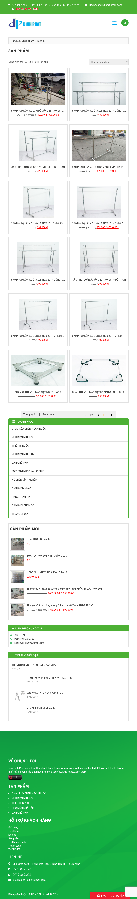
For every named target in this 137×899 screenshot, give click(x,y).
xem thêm (80, 771)
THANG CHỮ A (20, 513)
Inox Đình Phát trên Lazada (41, 708)
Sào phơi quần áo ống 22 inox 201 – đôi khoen (38, 279)
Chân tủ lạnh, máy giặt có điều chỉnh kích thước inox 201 (99, 392)
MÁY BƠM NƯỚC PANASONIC (28, 471)
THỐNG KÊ (14, 849)
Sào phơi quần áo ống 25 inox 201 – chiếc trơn (99, 223)
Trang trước (29, 414)
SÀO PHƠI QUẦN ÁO (23, 505)
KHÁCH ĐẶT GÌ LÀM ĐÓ (39, 539)
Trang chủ (15, 41)
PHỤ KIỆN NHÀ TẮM (23, 454)
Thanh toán (14, 845)
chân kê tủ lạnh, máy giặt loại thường (38, 392)
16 (97, 414)
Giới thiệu (13, 831)
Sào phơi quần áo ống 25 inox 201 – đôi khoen (99, 110)
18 (110, 414)
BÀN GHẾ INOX (20, 462)
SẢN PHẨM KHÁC (21, 488)
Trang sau (48, 414)
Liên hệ (12, 834)
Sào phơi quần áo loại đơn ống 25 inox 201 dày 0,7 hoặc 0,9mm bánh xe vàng (99, 167)
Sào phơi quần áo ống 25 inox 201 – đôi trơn (38, 167)
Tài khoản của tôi (17, 842)
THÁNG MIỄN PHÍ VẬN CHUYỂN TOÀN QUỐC (50, 678)
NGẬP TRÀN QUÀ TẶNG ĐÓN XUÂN (45, 693)
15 (91, 414)
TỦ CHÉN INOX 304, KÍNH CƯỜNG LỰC (47, 555)
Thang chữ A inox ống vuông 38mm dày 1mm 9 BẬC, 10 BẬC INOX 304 (64, 588)
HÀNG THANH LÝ (21, 496)
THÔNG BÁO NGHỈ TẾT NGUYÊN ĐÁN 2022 (34, 665)
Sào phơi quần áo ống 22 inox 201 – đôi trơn (99, 279)
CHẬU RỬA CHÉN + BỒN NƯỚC (29, 428)
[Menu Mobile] (114, 23)
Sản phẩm (28, 41)
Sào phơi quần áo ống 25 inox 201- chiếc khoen (38, 223)
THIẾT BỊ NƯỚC (20, 445)
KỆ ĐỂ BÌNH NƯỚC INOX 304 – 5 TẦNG (47, 572)
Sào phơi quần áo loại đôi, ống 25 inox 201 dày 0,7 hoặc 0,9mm (38, 110)
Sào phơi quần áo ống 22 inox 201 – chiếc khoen (38, 336)
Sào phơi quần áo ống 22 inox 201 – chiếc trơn (99, 336)
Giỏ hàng (13, 827)
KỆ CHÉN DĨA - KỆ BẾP (24, 479)
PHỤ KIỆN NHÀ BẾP (23, 437)
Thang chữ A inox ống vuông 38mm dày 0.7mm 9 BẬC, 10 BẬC (60, 605)
